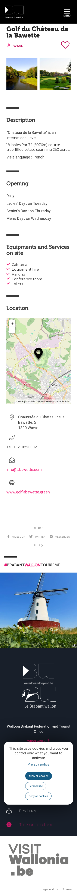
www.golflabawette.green (28, 492)
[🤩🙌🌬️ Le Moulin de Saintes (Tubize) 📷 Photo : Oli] (38, 611)
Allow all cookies (39, 776)
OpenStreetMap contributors (54, 401)
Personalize (36, 786)
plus (37, 545)
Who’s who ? (36, 741)
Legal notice (49, 889)
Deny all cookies (38, 796)
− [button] (12, 330)
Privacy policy (38, 764)
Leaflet (20, 401)
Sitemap (68, 889)
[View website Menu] (67, 11)
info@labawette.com (24, 469)
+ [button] (12, 323)
